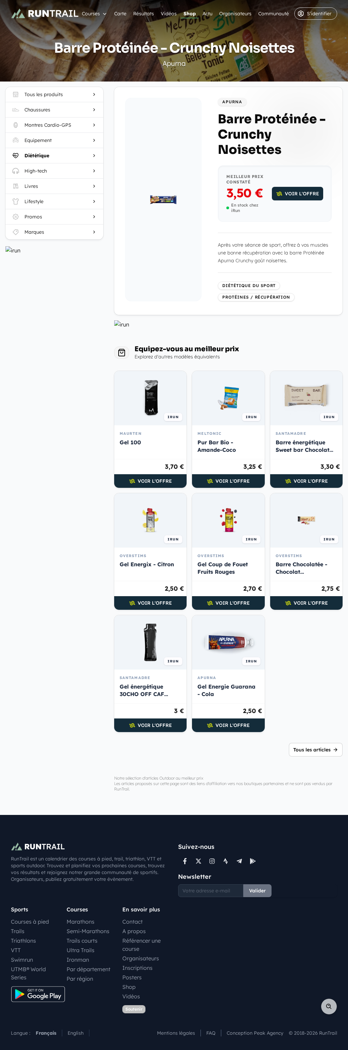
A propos (134, 931)
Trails (17, 931)
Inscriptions (137, 967)
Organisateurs (235, 14)
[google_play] (253, 861)
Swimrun (22, 959)
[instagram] (212, 861)
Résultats (143, 14)
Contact (132, 921)
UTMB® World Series (28, 973)
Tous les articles (312, 750)
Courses (91, 14)
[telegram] (239, 861)
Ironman (78, 959)
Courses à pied (30, 921)
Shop (190, 14)
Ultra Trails (80, 950)
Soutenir (133, 1009)
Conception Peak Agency (255, 1033)
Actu (207, 14)
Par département (88, 969)
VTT (16, 950)
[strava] (225, 861)
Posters (132, 977)
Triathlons (23, 940)
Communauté (273, 14)
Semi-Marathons (88, 931)
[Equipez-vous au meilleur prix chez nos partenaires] (54, 250)
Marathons (80, 921)
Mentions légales (176, 1033)
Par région (80, 978)
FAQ (210, 1033)
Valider (257, 891)
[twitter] (198, 861)
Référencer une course (141, 944)
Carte (120, 14)
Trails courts (82, 940)
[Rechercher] (329, 1006)
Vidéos (169, 14)
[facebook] (185, 861)
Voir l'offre (302, 194)
